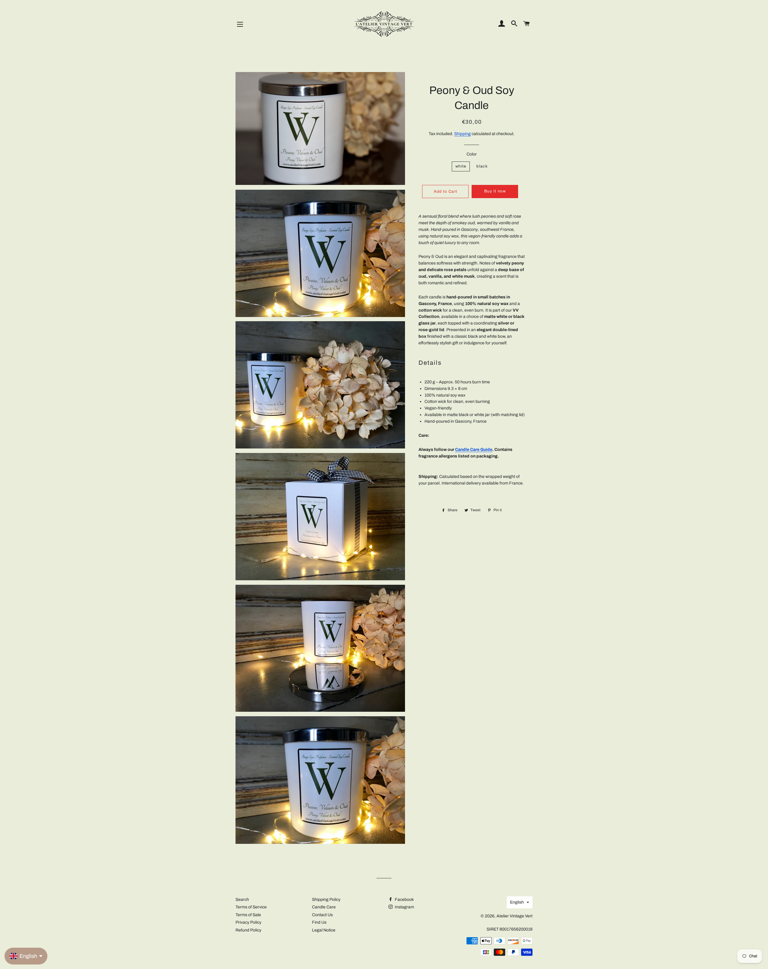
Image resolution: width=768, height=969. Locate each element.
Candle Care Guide (473, 449)
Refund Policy (248, 930)
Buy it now (495, 191)
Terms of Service (251, 907)
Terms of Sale (248, 915)
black (482, 166)
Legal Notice (323, 930)
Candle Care (324, 907)
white (460, 166)
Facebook (404, 899)
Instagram (404, 907)
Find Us (319, 922)
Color (471, 154)
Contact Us (322, 915)
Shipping (462, 133)
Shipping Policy (326, 899)
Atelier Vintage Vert (514, 916)
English (517, 902)
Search (242, 899)
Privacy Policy (248, 922)
